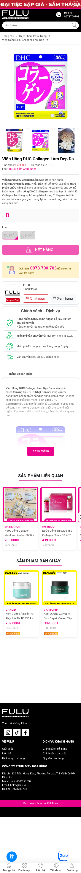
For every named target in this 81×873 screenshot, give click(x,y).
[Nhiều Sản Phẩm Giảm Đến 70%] (40, 4)
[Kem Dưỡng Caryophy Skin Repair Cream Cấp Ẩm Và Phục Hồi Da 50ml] (59, 587)
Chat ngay (37, 298)
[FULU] (15, 14)
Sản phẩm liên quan (40, 475)
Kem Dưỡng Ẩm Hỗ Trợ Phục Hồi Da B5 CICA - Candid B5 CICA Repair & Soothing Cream (21, 616)
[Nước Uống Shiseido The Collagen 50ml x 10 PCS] (58, 504)
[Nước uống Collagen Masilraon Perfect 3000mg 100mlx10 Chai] (20, 504)
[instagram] (8, 732)
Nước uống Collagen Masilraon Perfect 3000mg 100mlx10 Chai (20, 533)
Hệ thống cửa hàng (13, 758)
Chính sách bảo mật (54, 753)
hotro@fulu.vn (18, 785)
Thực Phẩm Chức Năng (33, 36)
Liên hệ (6, 753)
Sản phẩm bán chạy (38, 560)
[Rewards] (11, 856)
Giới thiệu (8, 748)
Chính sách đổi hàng (55, 748)
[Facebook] (25, 732)
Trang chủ (8, 36)
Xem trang (64, 298)
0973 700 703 (43, 268)
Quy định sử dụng (53, 758)
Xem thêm (40, 451)
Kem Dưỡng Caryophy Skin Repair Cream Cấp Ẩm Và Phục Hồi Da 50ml (59, 616)
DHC (50, 165)
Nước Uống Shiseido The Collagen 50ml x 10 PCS (57, 533)
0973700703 (19, 789)
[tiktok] (17, 732)
